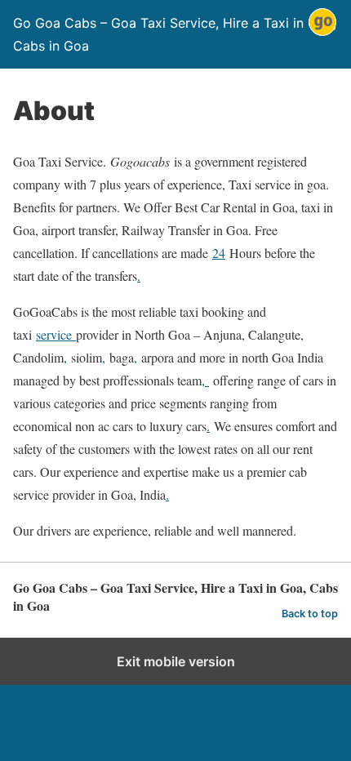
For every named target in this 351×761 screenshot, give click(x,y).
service (56, 334)
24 (218, 252)
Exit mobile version (176, 661)
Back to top (310, 613)
